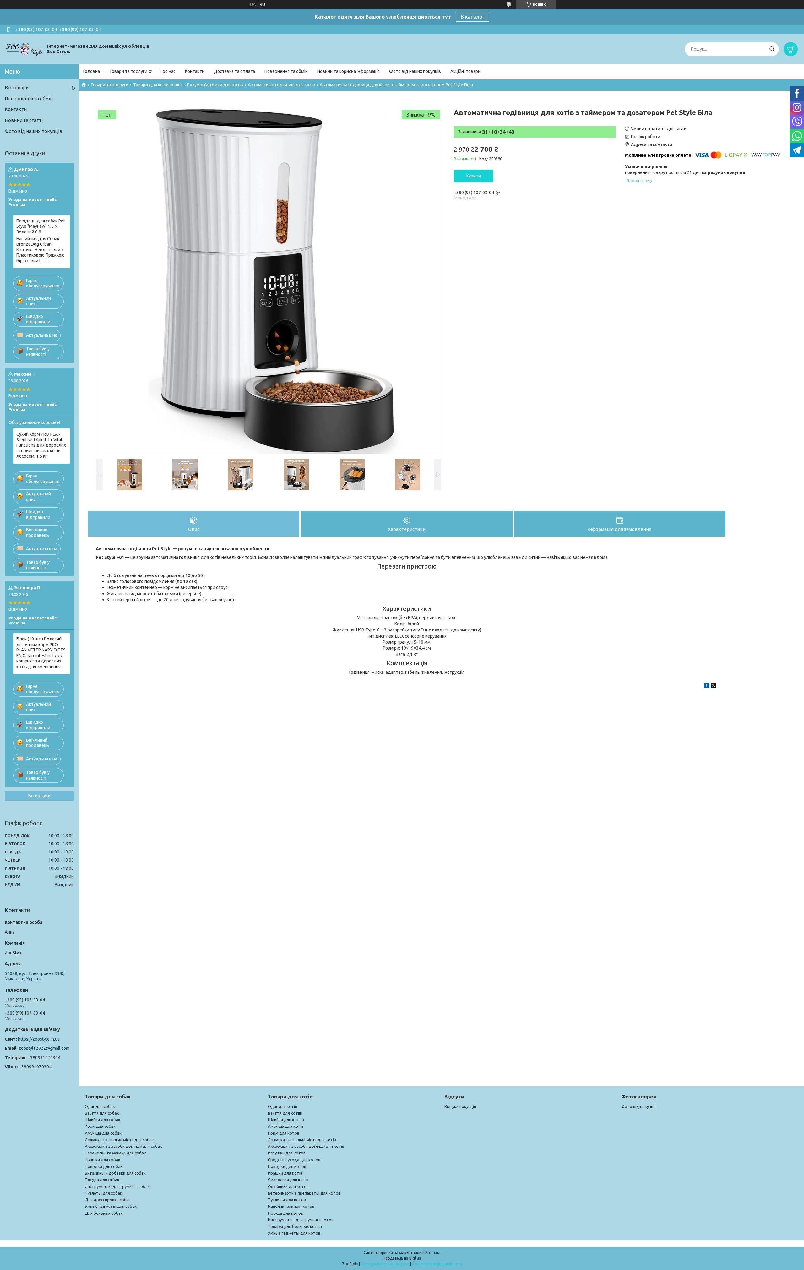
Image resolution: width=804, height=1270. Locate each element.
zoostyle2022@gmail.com (44, 1048)
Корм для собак (100, 1126)
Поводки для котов (287, 1166)
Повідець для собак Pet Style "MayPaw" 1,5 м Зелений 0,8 (40, 226)
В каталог (472, 16)
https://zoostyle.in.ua (39, 1039)
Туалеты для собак (103, 1193)
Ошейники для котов (288, 1186)
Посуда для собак (102, 1179)
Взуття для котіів (285, 1113)
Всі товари (17, 87)
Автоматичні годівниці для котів (281, 84)
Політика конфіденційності (437, 1264)
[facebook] (706, 686)
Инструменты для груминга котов (301, 1220)
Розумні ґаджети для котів (215, 84)
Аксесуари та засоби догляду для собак (123, 1146)
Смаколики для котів (288, 1179)
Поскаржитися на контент (385, 1264)
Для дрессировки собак (108, 1199)
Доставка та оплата (234, 71)
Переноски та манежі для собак (115, 1153)
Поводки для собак (103, 1166)
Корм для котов (283, 1133)
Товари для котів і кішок (158, 84)
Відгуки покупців (460, 1106)
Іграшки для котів (285, 1173)
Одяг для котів (282, 1106)
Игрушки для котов (287, 1153)
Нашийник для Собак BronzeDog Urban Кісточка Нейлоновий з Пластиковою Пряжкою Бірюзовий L (40, 249)
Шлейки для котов (286, 1119)
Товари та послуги (128, 71)
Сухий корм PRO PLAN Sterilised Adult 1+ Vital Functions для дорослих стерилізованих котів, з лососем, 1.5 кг (41, 445)
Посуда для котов (285, 1213)
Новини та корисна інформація (348, 71)
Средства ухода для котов (294, 1160)
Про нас (168, 71)
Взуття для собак (102, 1113)
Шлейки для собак (102, 1119)
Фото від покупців (639, 1106)
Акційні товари (465, 71)
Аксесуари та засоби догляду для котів (306, 1146)
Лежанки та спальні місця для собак (119, 1139)
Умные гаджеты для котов (294, 1233)
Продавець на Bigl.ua (402, 1258)
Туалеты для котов (287, 1199)
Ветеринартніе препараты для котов (304, 1193)
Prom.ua (432, 1253)
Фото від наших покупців (415, 71)
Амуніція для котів (286, 1126)
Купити (473, 175)
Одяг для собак (100, 1106)
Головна (91, 71)
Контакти (194, 71)
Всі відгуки (39, 795)
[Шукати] (772, 49)
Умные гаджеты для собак (111, 1206)
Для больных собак (104, 1213)
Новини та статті (24, 120)
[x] (713, 686)
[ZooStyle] (25, 48)
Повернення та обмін (286, 71)
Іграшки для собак (102, 1160)
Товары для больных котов (295, 1226)
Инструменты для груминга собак (117, 1186)
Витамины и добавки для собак (115, 1173)
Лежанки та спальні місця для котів (302, 1139)
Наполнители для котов (291, 1206)
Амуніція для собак (103, 1133)
